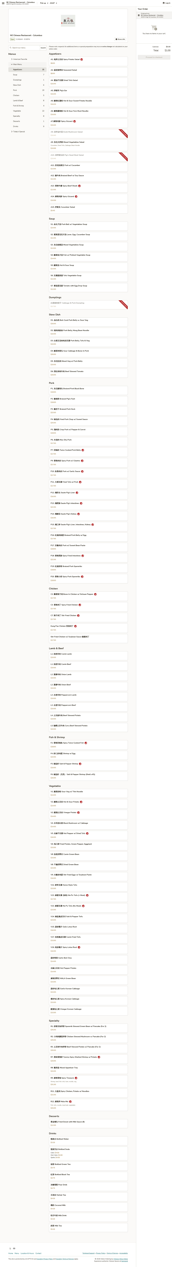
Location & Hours (27, 1253)
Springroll (124, 1261)
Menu (17, 1253)
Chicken (28, 95)
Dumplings (28, 80)
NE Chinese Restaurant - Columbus (20, 2)
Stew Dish (28, 85)
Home (10, 1253)
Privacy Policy (100, 1253)
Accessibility (123, 1253)
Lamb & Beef (28, 100)
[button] (88, 61)
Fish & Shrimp (28, 106)
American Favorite (20, 59)
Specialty (28, 116)
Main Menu (17, 64)
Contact (38, 1253)
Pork (28, 90)
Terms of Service (112, 1253)
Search (43, 48)
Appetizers (28, 69)
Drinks (28, 126)
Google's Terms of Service (65, 1259)
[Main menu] (3, 3)
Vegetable (28, 111)
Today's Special (19, 131)
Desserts (28, 121)
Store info (121, 39)
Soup (28, 75)
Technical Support (89, 1253)
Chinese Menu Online (121, 1259)
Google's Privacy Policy (45, 1259)
